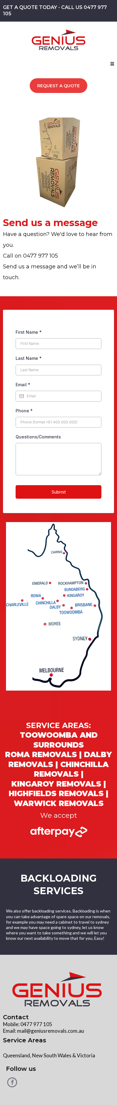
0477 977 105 (36, 1024)
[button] (112, 64)
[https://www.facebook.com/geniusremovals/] (58, 1082)
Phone (24, 410)
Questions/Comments (38, 436)
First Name (29, 332)
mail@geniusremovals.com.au (50, 1031)
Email (23, 384)
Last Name (29, 358)
